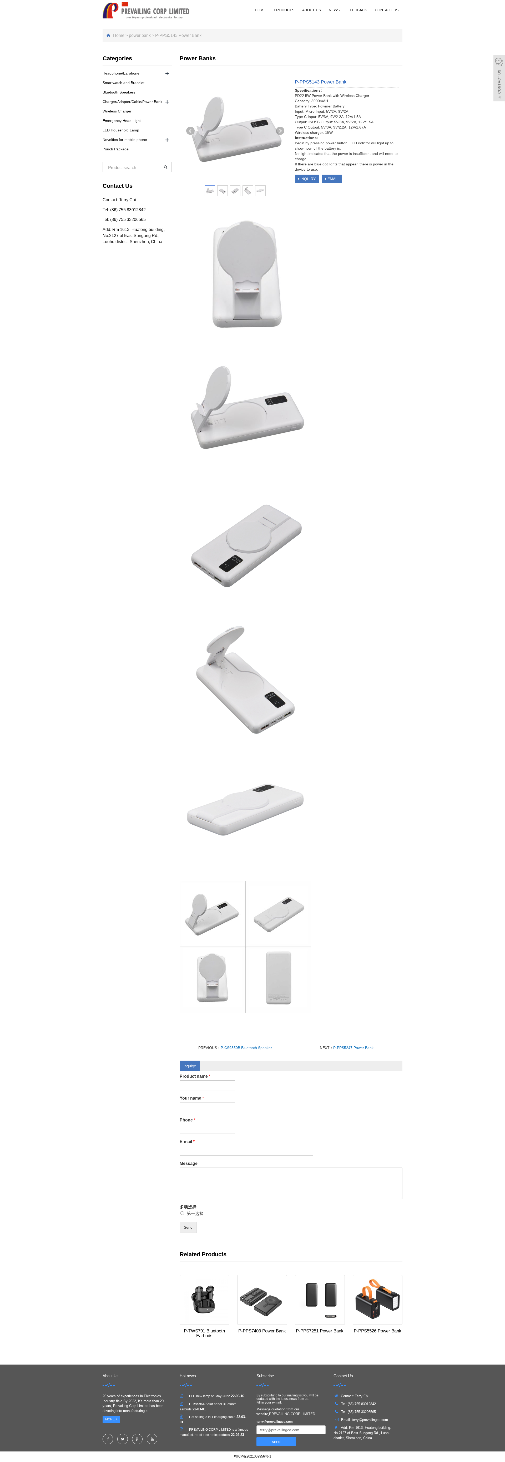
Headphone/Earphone (121, 73)
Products (284, 10)
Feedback (357, 10)
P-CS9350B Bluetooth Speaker (246, 1048)
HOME (260, 10)
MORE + (111, 1419)
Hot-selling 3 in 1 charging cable (212, 1417)
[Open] (499, 79)
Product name (195, 1076)
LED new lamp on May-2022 (209, 1396)
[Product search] (165, 167)
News (334, 10)
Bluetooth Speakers (119, 92)
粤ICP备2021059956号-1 (252, 1456)
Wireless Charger (117, 111)
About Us (311, 10)
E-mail (187, 1141)
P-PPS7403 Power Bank (262, 1330)
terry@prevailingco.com (274, 1422)
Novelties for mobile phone (125, 139)
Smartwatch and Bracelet (123, 83)
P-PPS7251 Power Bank (320, 1330)
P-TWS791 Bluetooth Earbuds (204, 1333)
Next (280, 131)
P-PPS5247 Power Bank (353, 1048)
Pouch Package (116, 149)
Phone (187, 1120)
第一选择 (195, 1213)
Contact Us (386, 10)
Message (189, 1163)
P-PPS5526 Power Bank (377, 1330)
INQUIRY (307, 179)
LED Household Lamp (121, 130)
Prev (190, 131)
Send (188, 1227)
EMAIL (332, 179)
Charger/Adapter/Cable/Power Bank (132, 102)
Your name (192, 1098)
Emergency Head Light (122, 121)
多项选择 (188, 1207)
